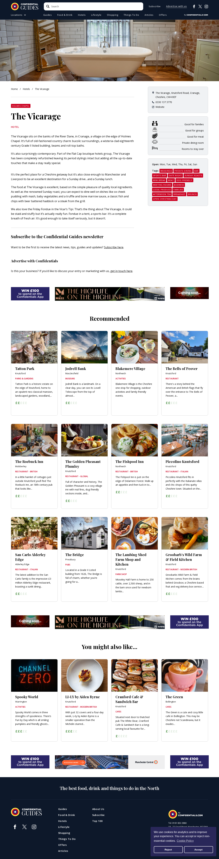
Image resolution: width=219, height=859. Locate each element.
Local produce (162, 189)
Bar (196, 171)
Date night (175, 175)
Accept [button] (198, 849)
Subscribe (155, 6)
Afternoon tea (162, 194)
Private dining (183, 171)
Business (179, 185)
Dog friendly (184, 180)
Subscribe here (113, 247)
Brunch (192, 194)
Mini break (159, 180)
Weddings (166, 171)
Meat (171, 180)
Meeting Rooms (162, 185)
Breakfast (179, 194)
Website (160, 107)
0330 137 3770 (164, 102)
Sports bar (159, 175)
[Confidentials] (196, 15)
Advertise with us (176, 6)
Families (178, 189)
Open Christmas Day (165, 199)
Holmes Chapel (20, 106)
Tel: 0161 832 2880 (177, 823)
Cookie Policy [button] (185, 840)
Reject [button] (168, 849)
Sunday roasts (193, 175)
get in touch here (121, 271)
